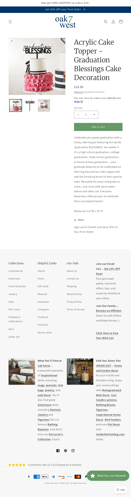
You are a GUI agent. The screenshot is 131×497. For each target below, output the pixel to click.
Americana (14, 278)
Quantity (78, 107)
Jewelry (13, 294)
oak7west (55, 483)
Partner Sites (45, 332)
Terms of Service (76, 309)
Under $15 (14, 336)
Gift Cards (43, 286)
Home (41, 278)
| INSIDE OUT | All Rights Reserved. (73, 483)
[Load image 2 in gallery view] (30, 105)
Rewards (42, 294)
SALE (11, 329)
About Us (72, 270)
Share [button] (81, 219)
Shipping (78, 92)
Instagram (43, 309)
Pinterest (43, 324)
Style (11, 301)
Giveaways (43, 301)
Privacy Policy (74, 301)
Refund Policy (74, 294)
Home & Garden (17, 286)
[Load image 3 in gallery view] (44, 105)
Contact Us (73, 278)
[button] (10, 21)
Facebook (43, 317)
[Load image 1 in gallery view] (15, 105)
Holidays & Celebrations (16, 319)
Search (41, 270)
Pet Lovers (14, 309)
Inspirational (16, 270)
